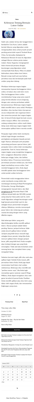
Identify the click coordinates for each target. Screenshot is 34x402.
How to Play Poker (6, 324)
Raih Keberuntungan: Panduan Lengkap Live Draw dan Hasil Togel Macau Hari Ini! (16, 335)
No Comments (22, 28)
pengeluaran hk (6, 191)
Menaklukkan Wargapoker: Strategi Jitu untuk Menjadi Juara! (17, 345)
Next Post (25, 302)
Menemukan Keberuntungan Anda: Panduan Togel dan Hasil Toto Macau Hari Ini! (16, 340)
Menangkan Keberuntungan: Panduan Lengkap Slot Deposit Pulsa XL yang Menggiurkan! (16, 355)
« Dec (2, 382)
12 (30, 372)
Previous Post (9, 302)
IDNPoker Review (6, 314)
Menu (6, 12)
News (17, 19)
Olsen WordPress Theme (13, 398)
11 (26, 372)
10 (21, 372)
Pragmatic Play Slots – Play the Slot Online (13, 319)
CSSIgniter (25, 398)
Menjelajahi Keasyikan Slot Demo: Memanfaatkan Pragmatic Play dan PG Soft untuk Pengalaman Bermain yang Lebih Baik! (16, 350)
